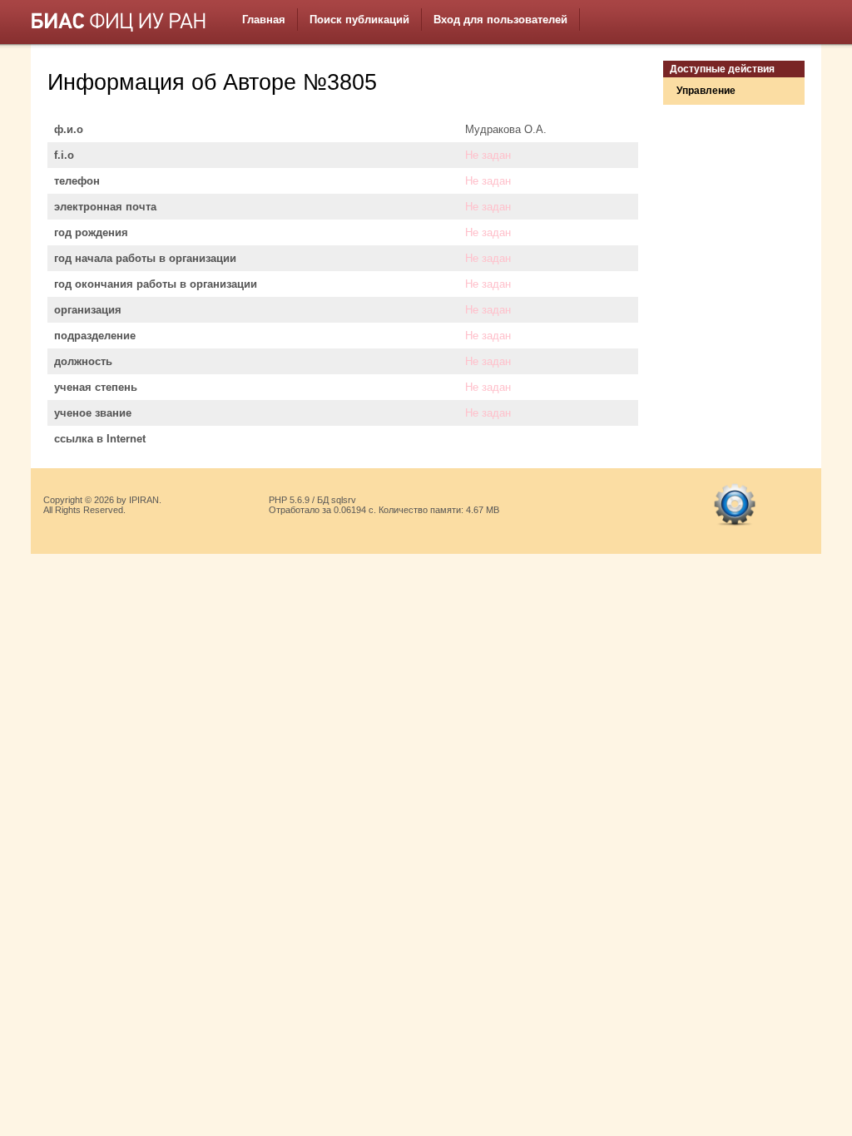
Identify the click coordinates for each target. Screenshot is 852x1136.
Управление (706, 90)
